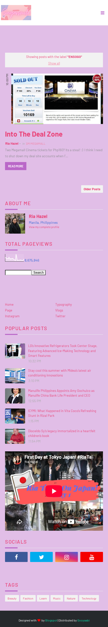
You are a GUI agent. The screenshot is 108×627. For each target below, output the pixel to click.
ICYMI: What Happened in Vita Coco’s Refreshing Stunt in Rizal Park (62, 413)
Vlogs (59, 310)
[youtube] (91, 557)
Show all (54, 63)
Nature (71, 598)
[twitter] (41, 557)
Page (8, 310)
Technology (89, 598)
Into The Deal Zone (34, 134)
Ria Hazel (11, 143)
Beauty (12, 598)
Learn (43, 598)
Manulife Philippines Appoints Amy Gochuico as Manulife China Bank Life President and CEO (61, 393)
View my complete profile (44, 227)
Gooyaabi (83, 620)
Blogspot (51, 620)
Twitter (60, 316)
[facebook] (16, 557)
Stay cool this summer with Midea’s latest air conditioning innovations (59, 373)
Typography (63, 304)
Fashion (28, 598)
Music (57, 598)
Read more (15, 166)
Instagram (12, 316)
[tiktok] (16, 570)
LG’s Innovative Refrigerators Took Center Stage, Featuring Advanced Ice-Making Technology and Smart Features (62, 351)
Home (9, 304)
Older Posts (92, 189)
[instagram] (66, 557)
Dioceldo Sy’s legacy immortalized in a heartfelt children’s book (61, 433)
